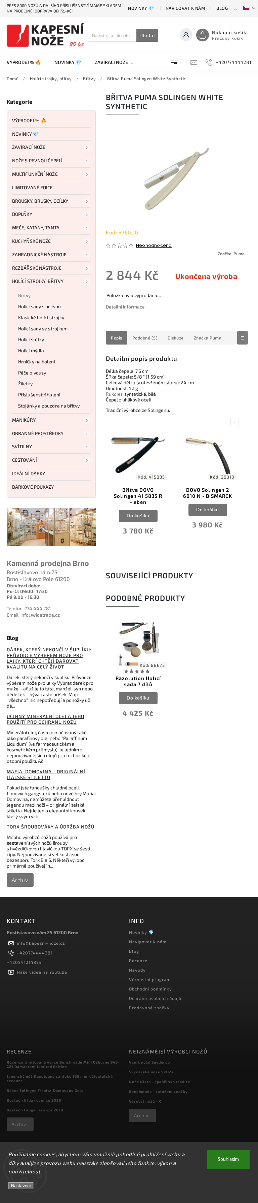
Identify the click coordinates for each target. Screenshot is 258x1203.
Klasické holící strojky (41, 317)
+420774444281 (35, 952)
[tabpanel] (138, 487)
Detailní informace (125, 307)
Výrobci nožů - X (145, 1101)
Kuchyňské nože (31, 241)
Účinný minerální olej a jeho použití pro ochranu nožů (45, 719)
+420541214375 (24, 962)
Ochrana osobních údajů (155, 998)
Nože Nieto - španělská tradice (159, 1081)
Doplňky (22, 214)
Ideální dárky (28, 473)
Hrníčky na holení (36, 361)
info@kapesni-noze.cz (41, 943)
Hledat (147, 35)
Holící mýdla (31, 350)
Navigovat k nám (185, 8)
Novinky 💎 (141, 8)
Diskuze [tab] (176, 337)
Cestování (24, 460)
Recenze (138, 960)
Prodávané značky (149, 1007)
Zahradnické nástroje (39, 254)
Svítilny (22, 446)
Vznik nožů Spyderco (149, 1062)
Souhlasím (228, 1159)
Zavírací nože (28, 147)
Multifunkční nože (35, 174)
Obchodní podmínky (150, 988)
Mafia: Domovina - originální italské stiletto (46, 774)
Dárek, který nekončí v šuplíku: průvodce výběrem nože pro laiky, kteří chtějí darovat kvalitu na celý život (49, 658)
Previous (226, 421)
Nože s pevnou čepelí (37, 160)
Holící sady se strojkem (43, 328)
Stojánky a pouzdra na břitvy (49, 406)
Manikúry (24, 420)
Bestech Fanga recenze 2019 (35, 1110)
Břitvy (24, 295)
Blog (222, 8)
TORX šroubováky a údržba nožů (50, 827)
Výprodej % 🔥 (29, 120)
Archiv (20, 880)
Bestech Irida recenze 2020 (34, 1100)
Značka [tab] (208, 337)
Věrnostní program (150, 979)
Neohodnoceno (154, 245)
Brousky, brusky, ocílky (40, 201)
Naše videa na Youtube (42, 972)
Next (236, 421)
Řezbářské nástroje (36, 268)
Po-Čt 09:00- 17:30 (27, 591)
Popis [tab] (116, 337)
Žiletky (25, 383)
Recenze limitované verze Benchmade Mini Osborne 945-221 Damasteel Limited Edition (63, 1064)
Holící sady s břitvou (39, 306)
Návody (137, 970)
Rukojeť (114, 394)
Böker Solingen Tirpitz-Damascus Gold (45, 1090)
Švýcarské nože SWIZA (151, 1072)
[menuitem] (27, 62)
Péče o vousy (32, 373)
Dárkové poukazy (33, 487)
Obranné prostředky (37, 433)
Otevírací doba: (23, 585)
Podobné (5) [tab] (145, 337)
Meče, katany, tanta (35, 227)
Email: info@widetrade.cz (33, 615)
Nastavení (21, 1185)
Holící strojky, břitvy (37, 281)
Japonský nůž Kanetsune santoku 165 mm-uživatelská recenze (60, 1078)
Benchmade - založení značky (158, 1091)
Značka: (231, 253)
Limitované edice (32, 187)
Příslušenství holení (39, 394)
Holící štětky (31, 339)
